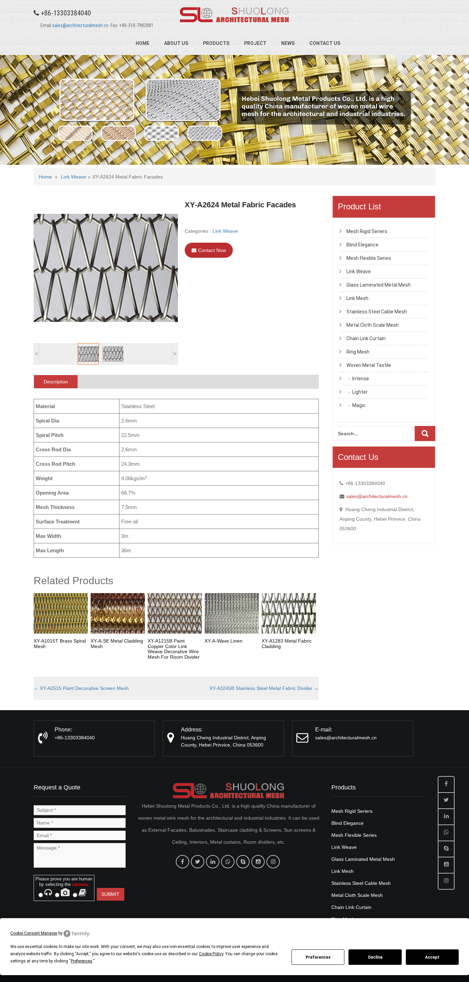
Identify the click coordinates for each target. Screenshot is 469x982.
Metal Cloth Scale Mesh (372, 325)
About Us (176, 43)
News (288, 43)
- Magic (356, 405)
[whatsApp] (228, 861)
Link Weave (73, 177)
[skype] (243, 861)
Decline (375, 957)
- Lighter (357, 392)
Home (142, 43)
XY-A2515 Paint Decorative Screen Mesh (81, 688)
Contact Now (212, 250)
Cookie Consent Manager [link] (33, 933)
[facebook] (182, 861)
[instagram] (273, 861)
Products (216, 43)
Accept (432, 957)
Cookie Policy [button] (211, 953)
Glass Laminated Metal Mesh (378, 285)
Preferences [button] (81, 961)
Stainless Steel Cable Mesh (376, 311)
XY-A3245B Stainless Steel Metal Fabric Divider (264, 688)
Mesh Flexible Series (368, 258)
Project (255, 43)
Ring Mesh (357, 352)
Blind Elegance (362, 244)
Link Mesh (357, 298)
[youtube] (258, 861)
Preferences (318, 957)
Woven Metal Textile (368, 365)
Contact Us (324, 43)
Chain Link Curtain (366, 338)
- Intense (357, 378)
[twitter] (197, 861)
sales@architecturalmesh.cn (80, 25)
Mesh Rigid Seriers (366, 231)
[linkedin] (212, 861)
